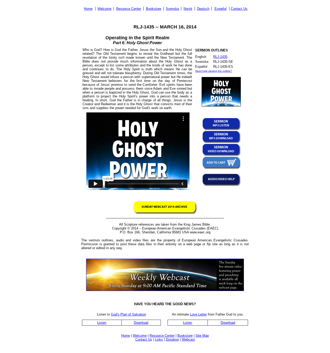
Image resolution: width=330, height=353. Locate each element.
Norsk (188, 9)
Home (88, 9)
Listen (101, 323)
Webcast (188, 339)
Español (220, 9)
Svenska (172, 9)
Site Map (202, 335)
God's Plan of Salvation (128, 314)
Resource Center (128, 9)
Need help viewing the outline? (213, 71)
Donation (172, 339)
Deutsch (203, 9)
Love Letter (198, 314)
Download (141, 323)
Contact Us (239, 9)
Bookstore (153, 9)
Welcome (104, 9)
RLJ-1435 (220, 57)
